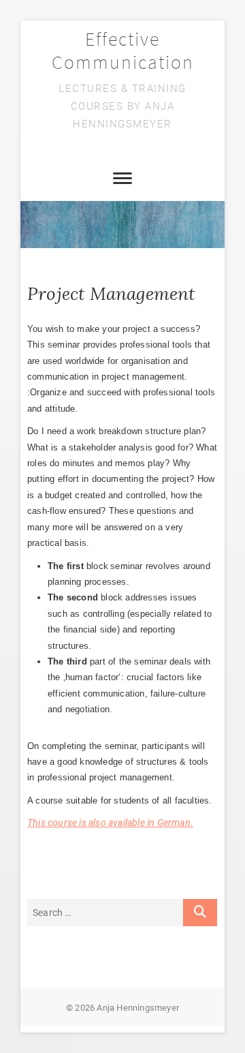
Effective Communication (123, 50)
